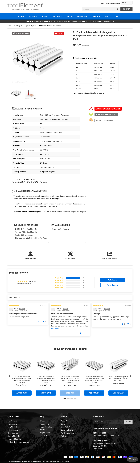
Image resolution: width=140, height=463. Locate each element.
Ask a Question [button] (112, 285)
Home (9, 26)
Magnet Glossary (46, 433)
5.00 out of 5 (32, 281)
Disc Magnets (18, 26)
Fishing (69, 16)
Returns (42, 421)
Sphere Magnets (13, 430)
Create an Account (114, 3)
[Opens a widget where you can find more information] (132, 459)
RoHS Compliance (67, 433)
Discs (21, 16)
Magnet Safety (45, 424)
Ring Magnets (12, 427)
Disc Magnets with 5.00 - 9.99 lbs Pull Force (31, 238)
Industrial (83, 16)
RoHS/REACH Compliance (106, 114)
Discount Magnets (14, 439)
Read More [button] (55, 328)
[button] (59, 278)
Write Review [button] (112, 280)
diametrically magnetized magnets (73, 212)
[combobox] (101, 9)
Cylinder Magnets (31, 26)
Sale (107, 16)
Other (96, 16)
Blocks (33, 16)
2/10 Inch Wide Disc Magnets (26, 229)
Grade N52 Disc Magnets (24, 235)
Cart (128, 9)
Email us (93, 93)
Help (116, 16)
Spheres (57, 16)
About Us (64, 421)
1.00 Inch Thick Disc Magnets (26, 232)
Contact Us (43, 436)
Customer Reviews (67, 430)
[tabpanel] (30, 255)
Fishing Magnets (13, 436)
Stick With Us (65, 427)
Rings (45, 16)
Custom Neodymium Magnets (18, 442)
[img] (14, 306)
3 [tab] (73, 261)
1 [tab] (67, 261)
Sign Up (128, 422)
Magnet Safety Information (108, 109)
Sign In (103, 3)
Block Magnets (12, 424)
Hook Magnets (12, 433)
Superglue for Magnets (60, 229)
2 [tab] (70, 261)
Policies (64, 436)
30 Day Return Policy (105, 120)
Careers (63, 424)
